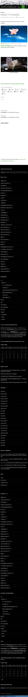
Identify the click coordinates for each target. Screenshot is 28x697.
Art (5, 328)
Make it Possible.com (4, 43)
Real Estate (13, 335)
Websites (10, 336)
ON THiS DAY (4, 304)
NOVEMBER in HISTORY (6, 246)
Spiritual (22, 335)
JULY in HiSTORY (4, 227)
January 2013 (3, 423)
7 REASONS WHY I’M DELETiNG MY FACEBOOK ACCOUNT (14, 382)
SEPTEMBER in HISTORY (6, 256)
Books (12, 644)
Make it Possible (5, 83)
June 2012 (3, 440)
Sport (25, 335)
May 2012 (3, 442)
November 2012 (4, 428)
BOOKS (2, 193)
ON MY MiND (3, 251)
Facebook (16, 329)
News (25, 334)
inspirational (23, 332)
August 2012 (3, 435)
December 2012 (4, 425)
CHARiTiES (3, 200)
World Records (15, 336)
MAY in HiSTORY (4, 234)
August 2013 (3, 408)
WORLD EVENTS (4, 269)
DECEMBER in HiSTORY (6, 205)
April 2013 (3, 415)
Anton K (13, 17)
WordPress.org (4, 485)
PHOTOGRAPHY (4, 307)
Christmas (24, 644)
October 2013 (4, 403)
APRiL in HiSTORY (4, 183)
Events (11, 329)
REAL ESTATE (4, 254)
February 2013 (4, 420)
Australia (9, 328)
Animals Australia (15, 83)
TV (4, 336)
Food (19, 329)
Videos (6, 336)
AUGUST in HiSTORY (5, 188)
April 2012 (3, 445)
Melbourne (6, 334)
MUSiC (2, 242)
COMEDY (3, 202)
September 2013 (4, 406)
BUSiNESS (3, 195)
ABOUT (2, 299)
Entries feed (3, 480)
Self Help (16, 335)
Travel (2, 336)
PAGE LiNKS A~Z (6, 297)
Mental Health (11, 334)
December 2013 (4, 398)
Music (21, 334)
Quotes (9, 335)
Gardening (24, 329)
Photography (5, 335)
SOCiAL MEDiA (4, 259)
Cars (17, 328)
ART (2, 302)
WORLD (3, 319)
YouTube (20, 336)
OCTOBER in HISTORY (6, 249)
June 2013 (3, 411)
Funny (21, 329)
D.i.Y (1, 329)
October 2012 (4, 430)
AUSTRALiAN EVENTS (5, 190)
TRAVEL (2, 264)
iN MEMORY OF (4, 217)
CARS (2, 198)
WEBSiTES (3, 266)
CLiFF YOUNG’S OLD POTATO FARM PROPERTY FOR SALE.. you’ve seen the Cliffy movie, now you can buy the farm (14, 455)
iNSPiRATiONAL (4, 220)
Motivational (17, 334)
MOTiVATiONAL (4, 239)
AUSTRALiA (4, 314)
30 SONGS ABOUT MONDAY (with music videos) (11, 376)
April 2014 (3, 391)
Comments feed (4, 482)
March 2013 (3, 418)
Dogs (7, 329)
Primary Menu (26, 7)
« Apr (2, 361)
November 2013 (4, 401)
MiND (2, 237)
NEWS (2, 244)
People (2, 335)
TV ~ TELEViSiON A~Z (7, 285)
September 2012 (4, 433)
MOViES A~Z (5, 287)
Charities (20, 328)
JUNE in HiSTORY (4, 229)
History (14, 332)
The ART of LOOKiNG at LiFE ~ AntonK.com (11, 7)
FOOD (2, 210)
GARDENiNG (3, 212)
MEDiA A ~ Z (4, 282)
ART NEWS (3, 185)
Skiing (19, 335)
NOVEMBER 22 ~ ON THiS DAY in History (10, 116)
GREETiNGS (3, 215)
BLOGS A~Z (5, 295)
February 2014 (4, 393)
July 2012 (3, 437)
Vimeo (22, 83)
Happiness (8, 332)
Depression (4, 329)
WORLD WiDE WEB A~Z (7, 292)
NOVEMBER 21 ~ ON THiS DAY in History (10, 111)
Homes (18, 332)
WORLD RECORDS (5, 271)
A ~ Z (2, 280)
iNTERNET (3, 222)
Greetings (3, 332)
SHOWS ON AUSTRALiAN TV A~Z (10, 290)
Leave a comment (21, 17)
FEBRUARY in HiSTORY (6, 207)
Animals (3, 328)
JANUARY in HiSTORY (5, 224)
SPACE (2, 261)
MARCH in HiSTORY (5, 232)
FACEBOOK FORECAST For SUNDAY (9, 373)
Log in (2, 477)
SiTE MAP (3, 309)
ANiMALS (3, 12)
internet (2, 334)
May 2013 (3, 413)
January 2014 (3, 396)
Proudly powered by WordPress (6, 693)
